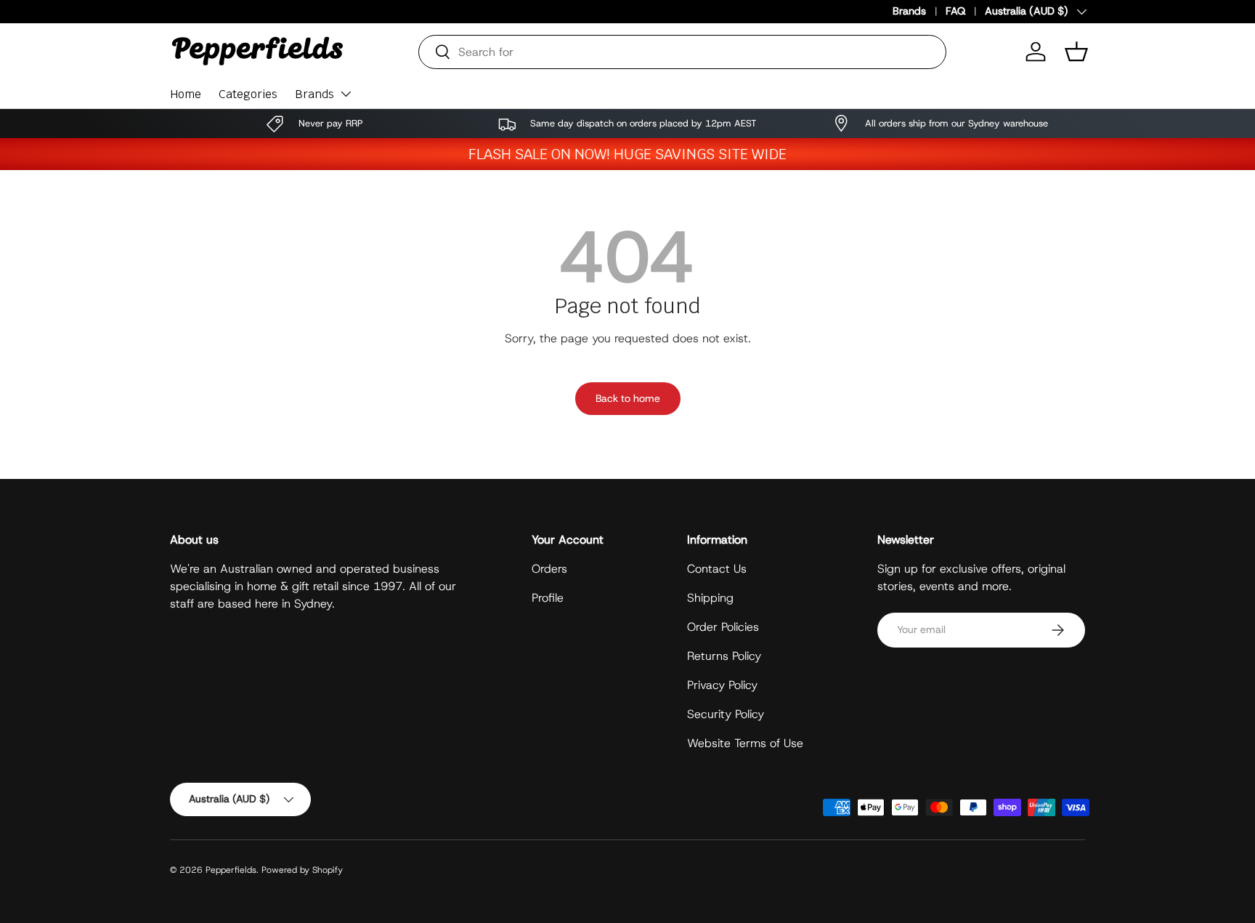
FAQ (955, 11)
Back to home (628, 398)
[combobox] (682, 52)
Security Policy (725, 714)
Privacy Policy (722, 685)
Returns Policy (724, 656)
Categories (248, 94)
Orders (549, 568)
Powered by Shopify (302, 870)
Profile (548, 597)
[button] (1076, 52)
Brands (909, 11)
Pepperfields (231, 870)
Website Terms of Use (745, 743)
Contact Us (717, 568)
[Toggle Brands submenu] (345, 93)
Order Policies (723, 626)
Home (185, 94)
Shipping (710, 597)
